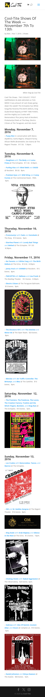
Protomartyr (11, 235)
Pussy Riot (10, 136)
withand (27, 235)
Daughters (10, 160)
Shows (25, 33)
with (16, 268)
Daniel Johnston (13, 674)
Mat (8, 33)
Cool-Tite (27, 694)
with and (22, 167)
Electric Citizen (12, 283)
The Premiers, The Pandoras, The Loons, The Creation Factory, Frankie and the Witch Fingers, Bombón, (22, 403)
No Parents (11, 261)
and (30, 406)
